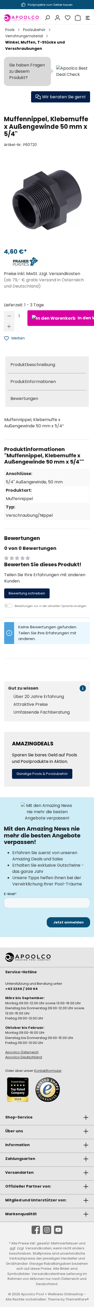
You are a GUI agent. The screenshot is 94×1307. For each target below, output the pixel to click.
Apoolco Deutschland (23, 1057)
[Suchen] (47, 18)
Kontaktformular (48, 1070)
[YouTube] (58, 1230)
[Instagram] (47, 1230)
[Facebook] (36, 1230)
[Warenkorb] (77, 18)
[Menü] (87, 18)
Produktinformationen (33, 382)
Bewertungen (24, 399)
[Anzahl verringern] (9, 316)
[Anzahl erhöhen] (9, 326)
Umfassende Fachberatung (41, 712)
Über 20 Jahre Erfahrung (38, 696)
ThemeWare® (77, 1299)
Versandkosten (38, 1248)
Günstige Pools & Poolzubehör (42, 773)
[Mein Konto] (57, 18)
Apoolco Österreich (22, 1052)
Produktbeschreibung (32, 365)
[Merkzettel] (67, 18)
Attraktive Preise (30, 704)
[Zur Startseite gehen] (21, 17)
